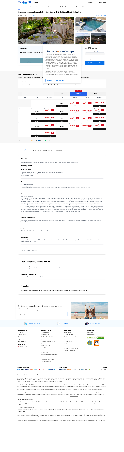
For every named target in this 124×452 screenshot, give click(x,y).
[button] (46, 30)
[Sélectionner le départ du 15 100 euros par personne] (37, 118)
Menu (36, 2)
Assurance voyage (22, 341)
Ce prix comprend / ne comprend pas (42, 150)
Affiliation (20, 332)
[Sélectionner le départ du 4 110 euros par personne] (74, 104)
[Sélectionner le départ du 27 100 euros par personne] (99, 126)
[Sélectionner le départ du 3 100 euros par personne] (62, 103)
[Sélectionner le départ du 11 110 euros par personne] (74, 111)
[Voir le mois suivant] (104, 94)
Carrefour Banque (68, 339)
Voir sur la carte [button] (34, 15)
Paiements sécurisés (45, 345)
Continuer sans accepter (70, 47)
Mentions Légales (45, 350)
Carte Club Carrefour (45, 347)
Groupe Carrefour (68, 332)
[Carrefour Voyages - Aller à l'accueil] (24, 2)
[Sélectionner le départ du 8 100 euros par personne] (37, 111)
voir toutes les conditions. (34, 374)
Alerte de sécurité (45, 352)
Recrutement (21, 336)
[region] (62, 64)
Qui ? (75, 81)
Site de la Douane (45, 334)
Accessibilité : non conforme (47, 359)
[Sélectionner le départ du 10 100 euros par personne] (62, 111)
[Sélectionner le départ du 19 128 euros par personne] (87, 119)
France (27, 7)
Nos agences (90, 332)
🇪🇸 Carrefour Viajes (22, 346)
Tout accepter (60, 80)
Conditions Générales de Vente (48, 336)
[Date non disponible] (37, 103)
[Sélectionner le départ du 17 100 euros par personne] (62, 118)
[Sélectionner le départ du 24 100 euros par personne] (62, 126)
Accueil (21, 7)
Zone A (35, 140)
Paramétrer (49, 80)
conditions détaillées (74, 396)
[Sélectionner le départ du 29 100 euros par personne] (37, 133)
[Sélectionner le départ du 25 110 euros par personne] (74, 126)
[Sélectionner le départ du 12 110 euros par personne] (87, 111)
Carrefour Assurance (68, 343)
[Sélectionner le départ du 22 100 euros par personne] (37, 126)
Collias (39, 7)
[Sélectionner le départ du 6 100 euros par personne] (99, 103)
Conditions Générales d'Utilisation (49, 339)
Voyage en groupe (22, 339)
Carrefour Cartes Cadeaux (70, 346)
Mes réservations (91, 334)
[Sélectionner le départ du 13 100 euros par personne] (99, 111)
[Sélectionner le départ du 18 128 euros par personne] (74, 119)
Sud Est (33, 7)
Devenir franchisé (22, 334)
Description (24, 150)
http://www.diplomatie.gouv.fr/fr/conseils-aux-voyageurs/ (74, 290)
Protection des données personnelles (49, 354)
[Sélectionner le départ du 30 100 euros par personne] (49, 133)
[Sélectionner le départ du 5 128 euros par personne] (87, 104)
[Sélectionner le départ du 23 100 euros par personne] (49, 126)
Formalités (59, 150)
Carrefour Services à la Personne (71, 348)
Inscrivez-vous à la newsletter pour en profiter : (29, 311)
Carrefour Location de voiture (70, 336)
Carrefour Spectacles (68, 334)
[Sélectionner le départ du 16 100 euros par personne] (49, 118)
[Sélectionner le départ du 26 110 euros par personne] (87, 126)
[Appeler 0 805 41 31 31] (96, 337)
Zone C (48, 140)
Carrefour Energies (68, 341)
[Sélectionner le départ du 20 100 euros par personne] (99, 118)
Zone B (41, 140)
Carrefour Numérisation (69, 350)
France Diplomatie (45, 332)
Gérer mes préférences (46, 361)
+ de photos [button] (98, 38)
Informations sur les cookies (47, 356)
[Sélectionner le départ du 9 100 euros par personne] (49, 111)
